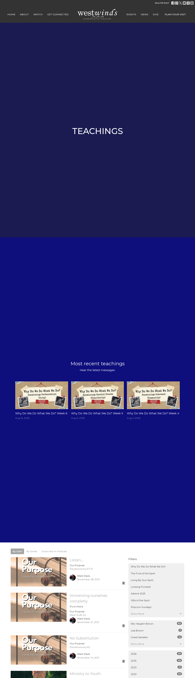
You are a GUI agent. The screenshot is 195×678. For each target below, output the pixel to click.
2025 (156, 660)
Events (131, 14)
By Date (17, 551)
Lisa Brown (156, 630)
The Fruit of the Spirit (143, 573)
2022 (156, 674)
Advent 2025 (138, 593)
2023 (156, 667)
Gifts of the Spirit (140, 600)
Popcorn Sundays (141, 607)
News (144, 14)
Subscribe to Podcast (54, 551)
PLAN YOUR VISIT (175, 14)
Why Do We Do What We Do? (148, 566)
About (24, 14)
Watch (38, 14)
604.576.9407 (162, 3)
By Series (31, 551)
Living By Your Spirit (142, 580)
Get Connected (58, 14)
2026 (156, 653)
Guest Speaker (156, 637)
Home (11, 14)
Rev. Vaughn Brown (156, 623)
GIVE (155, 14)
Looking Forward (141, 586)
